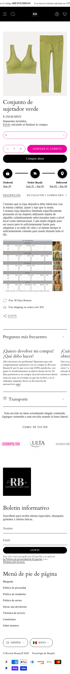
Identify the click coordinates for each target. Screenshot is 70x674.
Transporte (18, 399)
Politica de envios (12, 600)
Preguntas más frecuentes (25, 337)
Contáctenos (9, 619)
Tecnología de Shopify (43, 653)
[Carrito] (65, 14)
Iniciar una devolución (15, 606)
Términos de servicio (14, 613)
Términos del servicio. (14, 562)
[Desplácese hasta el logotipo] (35, 444)
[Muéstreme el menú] (5, 14)
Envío (6, 124)
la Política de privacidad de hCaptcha (22, 559)
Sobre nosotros (11, 625)
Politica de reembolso (14, 594)
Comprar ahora (35, 158)
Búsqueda (8, 581)
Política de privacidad (14, 587)
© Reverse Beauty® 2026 (16, 653)
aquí (18, 384)
